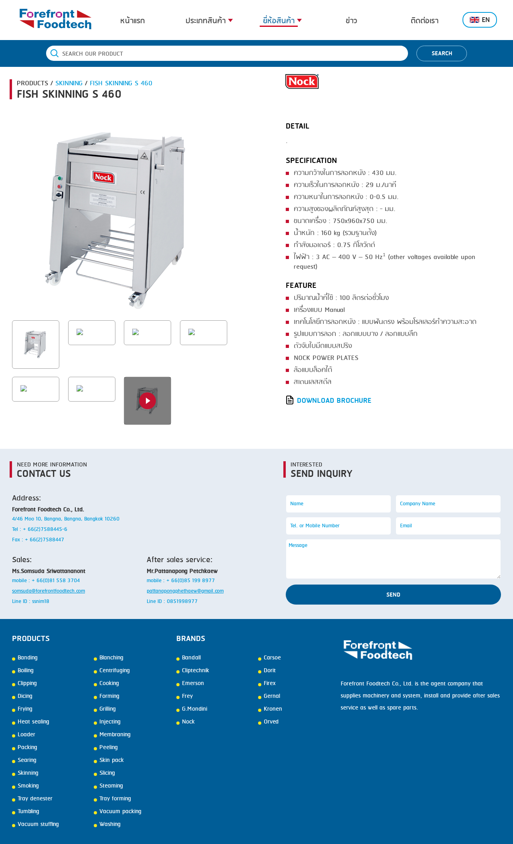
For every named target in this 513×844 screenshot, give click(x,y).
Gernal (272, 696)
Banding (28, 658)
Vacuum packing (120, 811)
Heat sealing (33, 722)
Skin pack (111, 760)
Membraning (115, 734)
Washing (110, 824)
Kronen (273, 709)
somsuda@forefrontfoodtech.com (48, 591)
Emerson (193, 683)
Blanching (111, 658)
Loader (26, 734)
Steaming (111, 786)
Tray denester (35, 799)
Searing (27, 760)
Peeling (108, 747)
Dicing (25, 696)
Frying (25, 709)
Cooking (109, 683)
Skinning (28, 773)
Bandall (191, 658)
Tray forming (115, 799)
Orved (271, 722)
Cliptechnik (195, 670)
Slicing (107, 773)
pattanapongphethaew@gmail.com (185, 591)
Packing (27, 747)
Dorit (270, 670)
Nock (188, 722)
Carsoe (272, 658)
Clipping (27, 683)
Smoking (28, 786)
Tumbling (28, 811)
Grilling (107, 709)
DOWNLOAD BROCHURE (334, 400)
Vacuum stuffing (38, 824)
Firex (269, 683)
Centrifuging (114, 670)
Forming (109, 696)
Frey (187, 696)
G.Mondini (194, 709)
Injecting (110, 722)
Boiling (26, 670)
